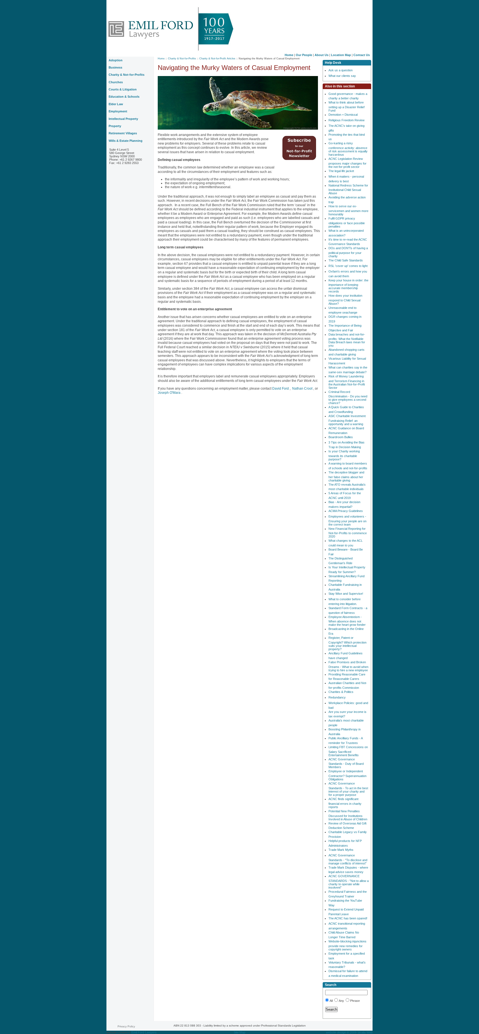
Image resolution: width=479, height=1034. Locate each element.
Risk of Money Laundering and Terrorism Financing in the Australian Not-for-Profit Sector (346, 382)
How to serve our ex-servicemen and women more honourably (348, 210)
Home (289, 55)
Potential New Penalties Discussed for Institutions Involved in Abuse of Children (347, 815)
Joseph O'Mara (169, 393)
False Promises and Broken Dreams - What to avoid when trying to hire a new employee (348, 666)
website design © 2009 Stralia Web (349, 1032)
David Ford (281, 388)
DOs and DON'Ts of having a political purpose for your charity (348, 252)
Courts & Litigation (123, 89)
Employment (118, 111)
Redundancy (337, 697)
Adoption (116, 60)
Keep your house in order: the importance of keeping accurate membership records (348, 286)
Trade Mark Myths (340, 849)
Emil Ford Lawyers (144, 1032)
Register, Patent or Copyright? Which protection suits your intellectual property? (347, 643)
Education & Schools (124, 96)
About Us (321, 55)
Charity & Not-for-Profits (182, 58)
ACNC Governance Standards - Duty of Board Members (346, 763)
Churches (116, 82)
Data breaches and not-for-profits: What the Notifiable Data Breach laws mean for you (346, 340)
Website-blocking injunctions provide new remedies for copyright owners (347, 945)
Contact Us (361, 55)
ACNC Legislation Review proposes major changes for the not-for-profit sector (347, 162)
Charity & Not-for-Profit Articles (217, 58)
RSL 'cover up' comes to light (348, 266)
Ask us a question (340, 70)
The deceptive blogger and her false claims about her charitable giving (346, 476)
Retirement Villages (123, 133)
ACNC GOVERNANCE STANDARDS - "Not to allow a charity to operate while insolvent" (348, 881)
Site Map (239, 1032)
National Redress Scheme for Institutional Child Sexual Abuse (348, 189)
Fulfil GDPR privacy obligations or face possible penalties (346, 222)
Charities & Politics (340, 691)
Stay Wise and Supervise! (345, 593)
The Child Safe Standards (345, 260)
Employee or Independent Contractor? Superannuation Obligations (347, 775)
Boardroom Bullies (340, 437)
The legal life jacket (341, 171)
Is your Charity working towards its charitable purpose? (344, 455)
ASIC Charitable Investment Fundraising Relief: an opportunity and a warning (347, 420)
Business (115, 67)
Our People (304, 55)
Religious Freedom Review (346, 120)
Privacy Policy (126, 1026)
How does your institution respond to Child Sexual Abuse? (345, 299)
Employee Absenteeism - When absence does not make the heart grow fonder (347, 621)
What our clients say (342, 75)
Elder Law (116, 104)
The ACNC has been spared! (347, 918)
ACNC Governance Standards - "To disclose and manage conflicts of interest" (347, 859)
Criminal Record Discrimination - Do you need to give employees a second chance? (347, 397)
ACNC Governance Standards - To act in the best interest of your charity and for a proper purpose (348, 789)
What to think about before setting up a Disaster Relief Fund (346, 106)
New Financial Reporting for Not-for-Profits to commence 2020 (347, 532)
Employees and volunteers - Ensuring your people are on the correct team (347, 520)
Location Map (341, 55)
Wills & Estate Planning (125, 140)
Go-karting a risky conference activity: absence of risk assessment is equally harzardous (348, 149)
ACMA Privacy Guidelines (345, 511)
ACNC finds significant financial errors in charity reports (344, 803)
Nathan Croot (302, 388)
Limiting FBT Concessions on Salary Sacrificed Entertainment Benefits (348, 751)
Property (115, 126)
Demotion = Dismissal (343, 114)
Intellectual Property (123, 118)
